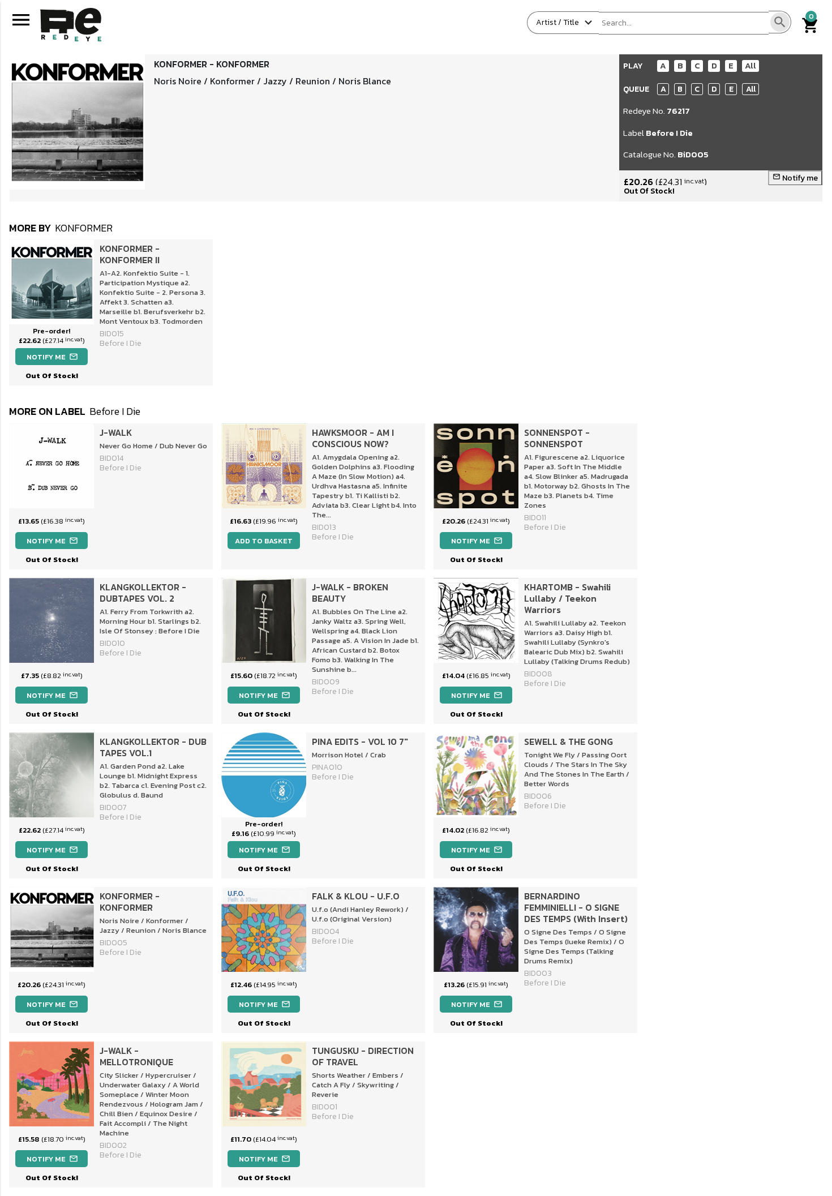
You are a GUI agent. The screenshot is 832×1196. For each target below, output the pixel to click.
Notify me (795, 178)
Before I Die (669, 132)
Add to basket (264, 540)
